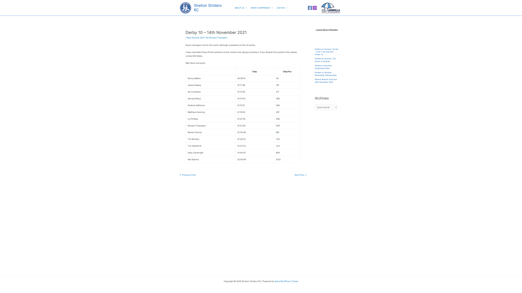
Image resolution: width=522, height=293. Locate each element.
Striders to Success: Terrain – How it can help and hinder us (326, 51)
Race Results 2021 (195, 37)
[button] (245, 8)
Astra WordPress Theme (286, 281)
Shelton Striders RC (208, 7)
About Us (239, 8)
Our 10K (281, 8)
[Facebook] (310, 8)
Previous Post (188, 175)
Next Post (300, 175)
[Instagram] (314, 8)
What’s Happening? (260, 8)
